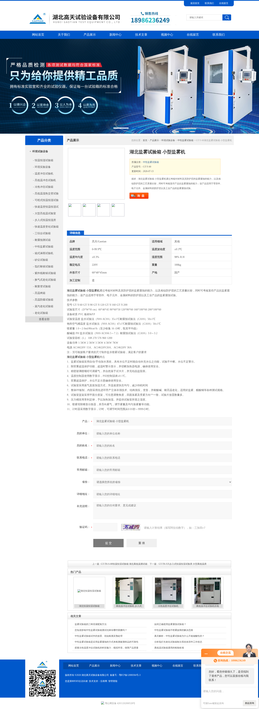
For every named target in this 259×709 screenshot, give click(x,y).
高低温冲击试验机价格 (207, 606)
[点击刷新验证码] (130, 527)
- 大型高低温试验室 (44, 213)
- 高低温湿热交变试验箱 (43, 194)
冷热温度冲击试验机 (168, 606)
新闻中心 (115, 34)
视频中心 (167, 34)
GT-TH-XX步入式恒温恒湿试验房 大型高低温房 (182, 564)
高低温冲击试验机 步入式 (129, 606)
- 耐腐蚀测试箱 (41, 240)
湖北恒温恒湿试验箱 (89, 606)
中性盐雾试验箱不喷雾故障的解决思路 (173, 630)
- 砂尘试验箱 (40, 259)
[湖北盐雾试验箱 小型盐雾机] (96, 173)
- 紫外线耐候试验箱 (44, 273)
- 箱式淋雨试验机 (42, 253)
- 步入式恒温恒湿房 (44, 220)
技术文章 (141, 34)
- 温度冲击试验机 (42, 173)
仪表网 (103, 681)
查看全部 (44, 319)
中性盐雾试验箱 (185, 140)
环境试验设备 (40, 151)
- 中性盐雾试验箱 (42, 246)
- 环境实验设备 (41, 167)
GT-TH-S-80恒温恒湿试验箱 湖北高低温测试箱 (124, 564)
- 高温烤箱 (38, 293)
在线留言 (223, 3)
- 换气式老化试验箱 (44, 279)
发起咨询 (249, 703)
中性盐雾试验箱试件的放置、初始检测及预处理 (98, 636)
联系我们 (209, 3)
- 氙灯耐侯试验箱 (42, 266)
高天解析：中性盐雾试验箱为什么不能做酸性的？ (179, 636)
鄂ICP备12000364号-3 (129, 675)
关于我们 (64, 34)
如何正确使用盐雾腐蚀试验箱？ (170, 624)
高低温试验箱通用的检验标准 (169, 647)
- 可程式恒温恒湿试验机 (43, 201)
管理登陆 (112, 681)
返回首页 (194, 3)
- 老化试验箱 (40, 313)
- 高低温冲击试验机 (44, 180)
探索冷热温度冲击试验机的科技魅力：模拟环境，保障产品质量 (106, 647)
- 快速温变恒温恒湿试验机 (43, 207)
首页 (145, 140)
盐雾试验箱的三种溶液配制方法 (91, 624)
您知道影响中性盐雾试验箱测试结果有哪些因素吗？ (101, 630)
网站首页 (38, 34)
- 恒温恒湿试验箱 (42, 160)
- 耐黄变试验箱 (41, 286)
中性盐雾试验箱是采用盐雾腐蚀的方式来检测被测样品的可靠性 (106, 642)
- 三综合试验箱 (41, 233)
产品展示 (90, 34)
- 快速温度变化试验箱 (45, 226)
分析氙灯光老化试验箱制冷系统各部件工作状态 (178, 642)
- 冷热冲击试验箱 (42, 186)
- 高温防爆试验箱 (42, 299)
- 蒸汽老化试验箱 (42, 306)
